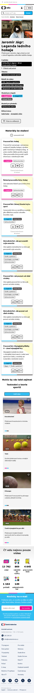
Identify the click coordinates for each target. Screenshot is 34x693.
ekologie (12, 17)
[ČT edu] (5, 8)
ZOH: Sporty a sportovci (10, 82)
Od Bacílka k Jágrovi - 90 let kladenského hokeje (12, 64)
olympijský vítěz (16, 114)
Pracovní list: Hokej (11, 141)
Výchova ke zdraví (8, 107)
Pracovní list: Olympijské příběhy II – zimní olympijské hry (16, 347)
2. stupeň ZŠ (17, 96)
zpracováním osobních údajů (21, 617)
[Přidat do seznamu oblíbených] (21, 166)
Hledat (28, 13)
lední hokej (5, 114)
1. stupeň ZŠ (6, 96)
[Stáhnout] (13, 166)
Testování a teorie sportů (11, 75)
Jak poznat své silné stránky (12, 88)
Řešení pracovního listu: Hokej (15, 180)
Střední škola (7, 99)
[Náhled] (17, 166)
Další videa (17, 394)
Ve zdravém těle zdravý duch (12, 85)
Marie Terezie (19, 17)
